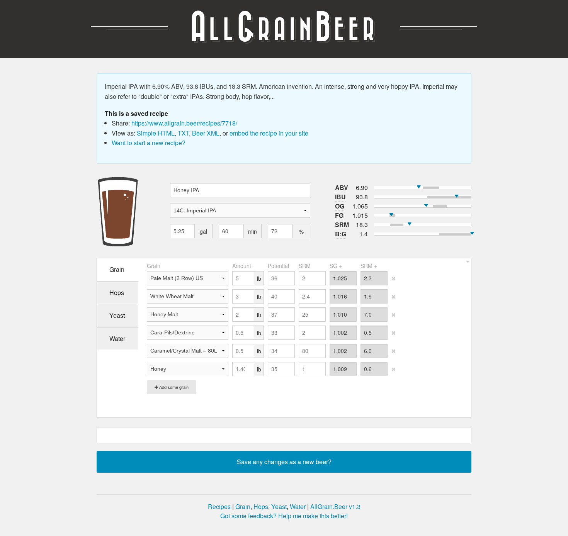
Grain (242, 506)
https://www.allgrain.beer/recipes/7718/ (184, 123)
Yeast (279, 506)
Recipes (219, 506)
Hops (260, 506)
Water (298, 506)
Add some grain (173, 387)
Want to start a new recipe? (148, 142)
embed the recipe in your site (269, 133)
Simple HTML (156, 133)
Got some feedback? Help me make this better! (284, 515)
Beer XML (205, 133)
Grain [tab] (116, 269)
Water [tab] (117, 338)
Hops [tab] (116, 292)
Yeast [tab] (117, 315)
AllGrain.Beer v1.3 (335, 506)
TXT (183, 133)
